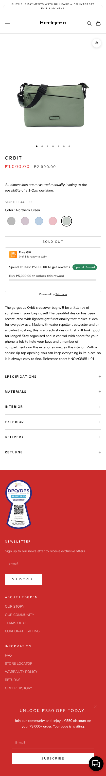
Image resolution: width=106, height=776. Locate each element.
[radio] (11, 221)
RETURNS (12, 680)
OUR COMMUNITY (19, 615)
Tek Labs (61, 294)
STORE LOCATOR (18, 663)
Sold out (53, 242)
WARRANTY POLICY (21, 671)
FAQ (8, 655)
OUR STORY (14, 606)
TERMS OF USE (17, 623)
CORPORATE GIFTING (22, 631)
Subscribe (52, 758)
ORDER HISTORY (18, 688)
